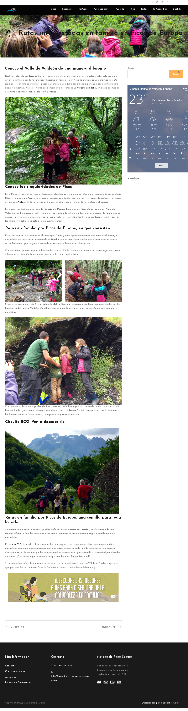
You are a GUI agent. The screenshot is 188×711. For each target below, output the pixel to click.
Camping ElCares (100, 42)
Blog (132, 9)
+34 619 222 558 (63, 665)
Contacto (10, 666)
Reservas (67, 9)
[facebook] (152, 2)
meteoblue (133, 179)
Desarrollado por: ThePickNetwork (160, 703)
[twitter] (157, 2)
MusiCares (82, 9)
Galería (120, 9)
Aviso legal (11, 677)
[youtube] (162, 2)
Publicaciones (124, 42)
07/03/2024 (76, 42)
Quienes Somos (102, 9)
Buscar (131, 68)
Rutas (144, 9)
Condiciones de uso (15, 671)
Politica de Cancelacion (18, 682)
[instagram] (167, 2)
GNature (20, 202)
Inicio (53, 9)
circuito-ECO (14, 544)
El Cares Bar (160, 9)
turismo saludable (86, 88)
